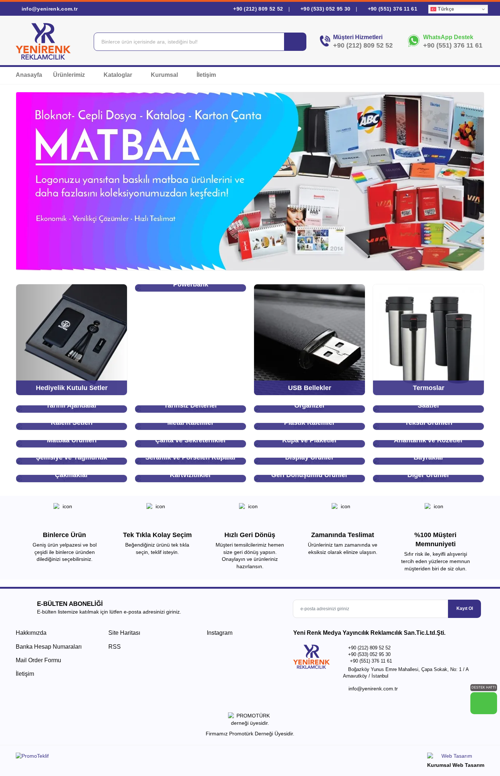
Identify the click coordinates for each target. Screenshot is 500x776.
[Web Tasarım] (455, 757)
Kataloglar (119, 75)
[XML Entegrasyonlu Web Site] (131, 757)
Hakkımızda (31, 633)
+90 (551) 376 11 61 (391, 9)
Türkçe (445, 9)
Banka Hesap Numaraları (49, 647)
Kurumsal (165, 75)
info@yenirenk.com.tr (49, 9)
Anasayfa (29, 75)
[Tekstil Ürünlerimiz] (250, 181)
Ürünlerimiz (69, 75)
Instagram (218, 633)
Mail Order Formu (38, 660)
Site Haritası (124, 633)
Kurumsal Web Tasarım (455, 765)
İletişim (206, 75)
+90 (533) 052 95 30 (325, 9)
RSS (114, 647)
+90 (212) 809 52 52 (258, 9)
